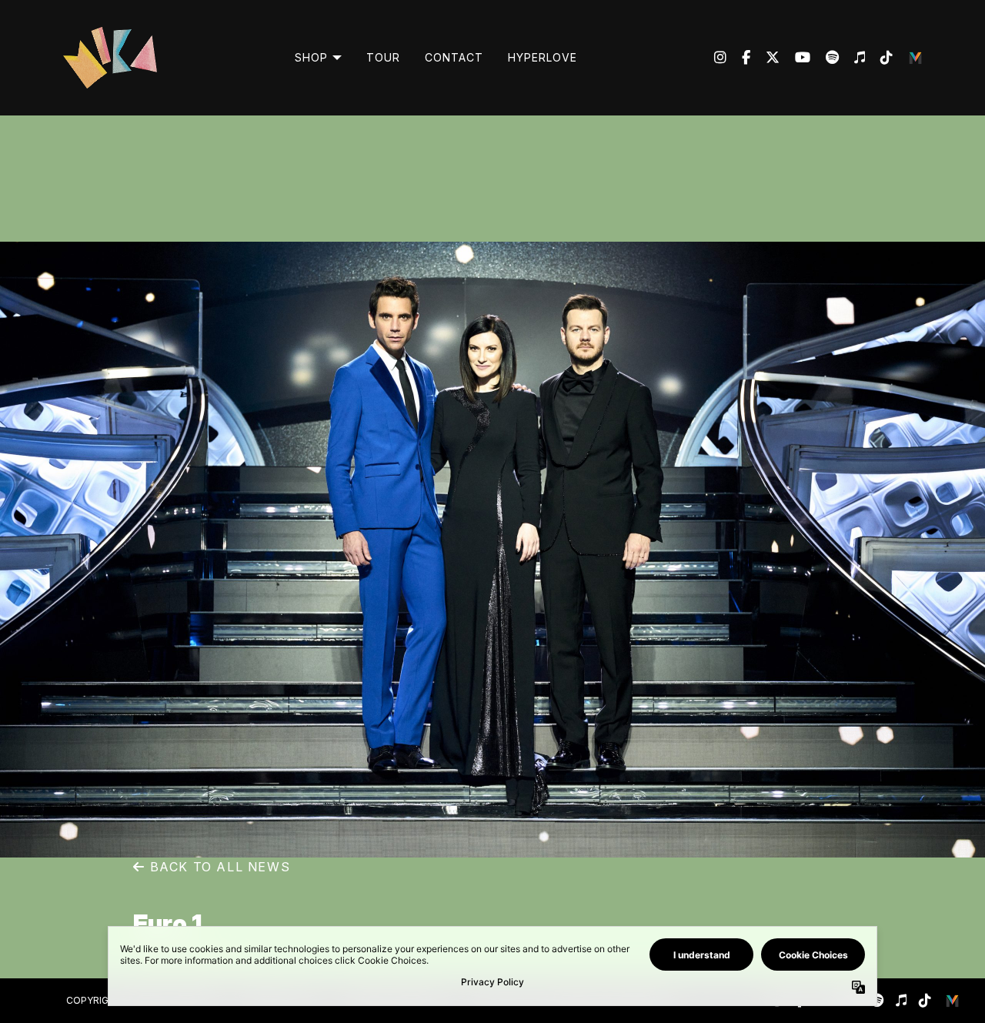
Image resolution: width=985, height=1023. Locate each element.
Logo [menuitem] (915, 58)
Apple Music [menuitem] (852, 58)
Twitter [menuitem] (765, 58)
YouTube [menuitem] (795, 58)
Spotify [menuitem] (824, 58)
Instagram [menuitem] (720, 58)
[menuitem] (318, 57)
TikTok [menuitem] (879, 58)
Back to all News (217, 866)
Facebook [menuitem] (738, 58)
